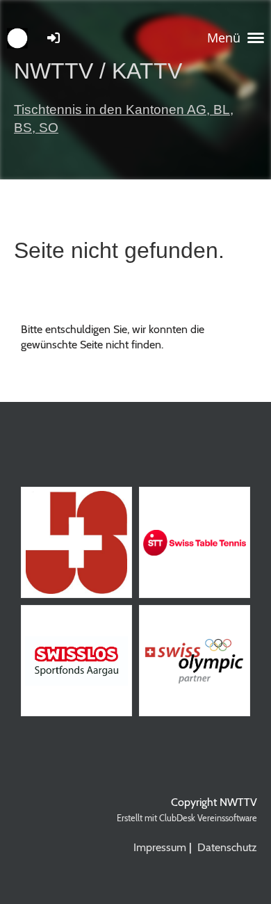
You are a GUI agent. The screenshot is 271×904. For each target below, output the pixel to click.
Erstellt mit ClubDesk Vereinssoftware (187, 818)
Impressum (159, 847)
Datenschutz (227, 847)
